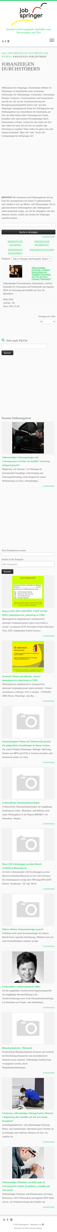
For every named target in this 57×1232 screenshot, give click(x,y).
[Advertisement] (28, 167)
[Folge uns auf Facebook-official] (6, 41)
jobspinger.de (24, 1224)
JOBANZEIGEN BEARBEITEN (41, 243)
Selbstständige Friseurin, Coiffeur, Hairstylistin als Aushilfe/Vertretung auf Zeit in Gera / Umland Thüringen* (41, 273)
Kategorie (6, 259)
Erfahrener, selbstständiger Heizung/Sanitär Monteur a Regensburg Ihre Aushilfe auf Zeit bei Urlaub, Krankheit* (27, 1117)
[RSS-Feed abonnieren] (3, 41)
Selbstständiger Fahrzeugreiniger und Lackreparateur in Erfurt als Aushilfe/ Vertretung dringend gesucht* (26, 461)
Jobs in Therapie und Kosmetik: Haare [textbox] (31, 259)
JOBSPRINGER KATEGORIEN (15, 251)
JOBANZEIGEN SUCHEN (41, 250)
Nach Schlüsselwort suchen (14, 550)
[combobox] (32, 259)
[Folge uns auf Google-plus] (8, 41)
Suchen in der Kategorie (12, 559)
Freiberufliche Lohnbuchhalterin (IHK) (21, 987)
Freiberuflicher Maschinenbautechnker (21, 803)
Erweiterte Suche (48, 236)
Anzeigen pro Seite (46, 316)
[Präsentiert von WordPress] (43, 1224)
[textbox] (29, 564)
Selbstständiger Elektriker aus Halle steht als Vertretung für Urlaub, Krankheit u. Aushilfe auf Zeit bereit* (26, 1186)
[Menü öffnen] (51, 40)
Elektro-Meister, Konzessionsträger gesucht (22, 929)
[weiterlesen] (48, 486)
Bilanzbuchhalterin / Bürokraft (17, 1048)
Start (4, 53)
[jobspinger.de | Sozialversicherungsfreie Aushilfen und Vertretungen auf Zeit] (28, 14)
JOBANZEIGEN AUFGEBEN (15, 243)
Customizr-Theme (35, 1228)
